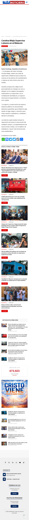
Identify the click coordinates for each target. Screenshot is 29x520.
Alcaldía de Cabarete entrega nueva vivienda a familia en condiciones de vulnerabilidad (14, 279)
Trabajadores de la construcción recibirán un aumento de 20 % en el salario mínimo (16, 436)
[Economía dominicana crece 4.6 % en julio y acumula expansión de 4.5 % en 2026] (4, 420)
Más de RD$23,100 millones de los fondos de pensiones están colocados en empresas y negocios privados (13, 253)
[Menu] (27, 2)
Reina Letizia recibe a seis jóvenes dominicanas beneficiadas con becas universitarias (11, 306)
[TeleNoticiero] (14, 2)
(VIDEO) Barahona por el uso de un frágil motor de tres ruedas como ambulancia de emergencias (13, 198)
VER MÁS (14, 493)
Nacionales (4, 46)
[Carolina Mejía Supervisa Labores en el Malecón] (14, 57)
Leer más (5, 175)
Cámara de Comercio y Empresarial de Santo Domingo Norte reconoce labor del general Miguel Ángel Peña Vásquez (14, 225)
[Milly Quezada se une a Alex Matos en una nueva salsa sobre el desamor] (4, 443)
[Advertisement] (14, 20)
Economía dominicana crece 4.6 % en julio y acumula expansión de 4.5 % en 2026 (17, 421)
